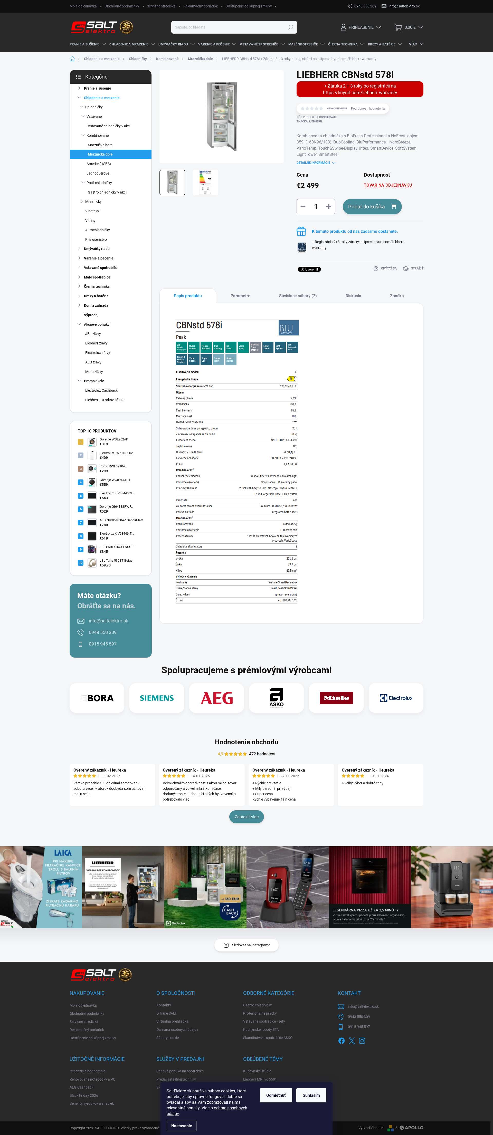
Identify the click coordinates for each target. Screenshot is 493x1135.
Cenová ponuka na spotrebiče (180, 1071)
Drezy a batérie (96, 296)
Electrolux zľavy (97, 353)
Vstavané (94, 116)
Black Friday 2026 (84, 1095)
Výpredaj (91, 315)
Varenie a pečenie (98, 258)
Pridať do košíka (366, 207)
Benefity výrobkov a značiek (92, 1103)
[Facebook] (341, 1040)
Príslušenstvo (96, 239)
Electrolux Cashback (101, 390)
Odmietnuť (276, 1095)
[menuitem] (87, 44)
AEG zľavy (93, 362)
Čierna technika (97, 286)
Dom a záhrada (96, 305)
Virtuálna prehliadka (172, 1021)
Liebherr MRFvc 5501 (260, 1079)
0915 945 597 (103, 644)
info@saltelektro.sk (108, 620)
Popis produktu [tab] (188, 295)
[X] (352, 1040)
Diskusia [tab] (353, 295)
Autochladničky (97, 230)
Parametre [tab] (240, 295)
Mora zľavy (94, 372)
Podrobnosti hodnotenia (368, 108)
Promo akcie (94, 381)
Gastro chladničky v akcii (107, 192)
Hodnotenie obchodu (246, 742)
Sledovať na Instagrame (251, 945)
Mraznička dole (100, 154)
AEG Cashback (81, 1087)
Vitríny (90, 220)
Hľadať (290, 27)
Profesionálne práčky (260, 1013)
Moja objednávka (83, 6)
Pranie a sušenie (97, 88)
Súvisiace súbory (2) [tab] (298, 295)
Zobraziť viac (247, 816)
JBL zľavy (93, 334)
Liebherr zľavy (96, 343)
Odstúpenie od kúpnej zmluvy (248, 6)
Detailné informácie (313, 163)
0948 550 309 (103, 632)
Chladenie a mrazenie (102, 98)
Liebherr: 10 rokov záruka (105, 400)
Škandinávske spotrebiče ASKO (268, 1038)
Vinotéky (92, 211)
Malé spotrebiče (97, 277)
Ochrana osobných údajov (177, 1029)
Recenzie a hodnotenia (88, 1071)
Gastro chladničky (257, 1005)
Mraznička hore (100, 145)
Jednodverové (98, 173)
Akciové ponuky (96, 324)
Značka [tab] (397, 295)
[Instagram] (362, 1040)
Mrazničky (93, 201)
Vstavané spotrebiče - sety (264, 1021)
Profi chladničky (99, 183)
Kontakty (163, 1005)
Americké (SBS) (99, 164)
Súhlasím (311, 1095)
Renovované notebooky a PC (92, 1079)
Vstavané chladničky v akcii (109, 126)
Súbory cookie (167, 1038)
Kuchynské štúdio (257, 1071)
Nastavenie (181, 1125)
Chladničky (94, 107)
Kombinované (98, 135)
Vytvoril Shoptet (371, 1128)
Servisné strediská (161, 6)
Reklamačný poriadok (200, 6)
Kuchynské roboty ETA (261, 1029)
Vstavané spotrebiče (101, 268)
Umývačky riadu (97, 249)
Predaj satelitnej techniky (176, 1079)
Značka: (309, 121)
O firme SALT (166, 1013)
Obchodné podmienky (122, 6)
